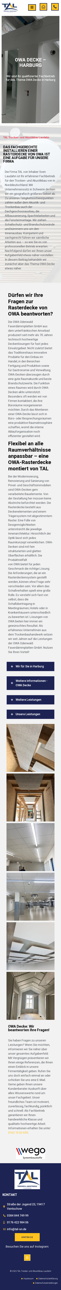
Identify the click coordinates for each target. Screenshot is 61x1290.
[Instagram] (27, 1257)
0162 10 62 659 (18, 1133)
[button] (30, 666)
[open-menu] (32, 7)
